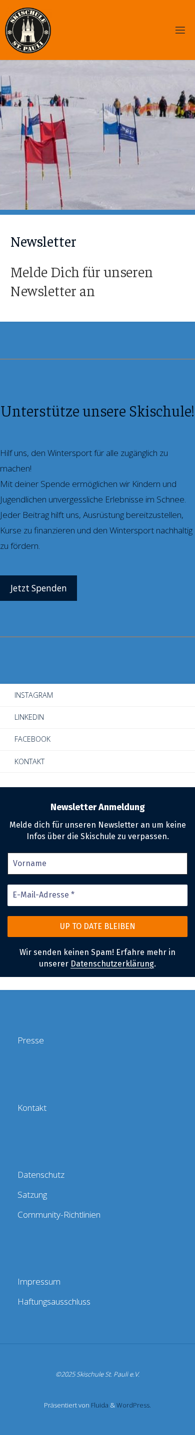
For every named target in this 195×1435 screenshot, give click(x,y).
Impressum (39, 1281)
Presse (31, 1040)
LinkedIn (29, 717)
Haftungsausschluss (54, 1301)
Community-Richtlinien (59, 1214)
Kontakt (29, 761)
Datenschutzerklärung (112, 963)
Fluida (99, 1405)
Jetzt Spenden (38, 588)
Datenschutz (41, 1174)
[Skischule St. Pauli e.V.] (28, 29)
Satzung (32, 1194)
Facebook (32, 739)
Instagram (33, 695)
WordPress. (133, 1405)
